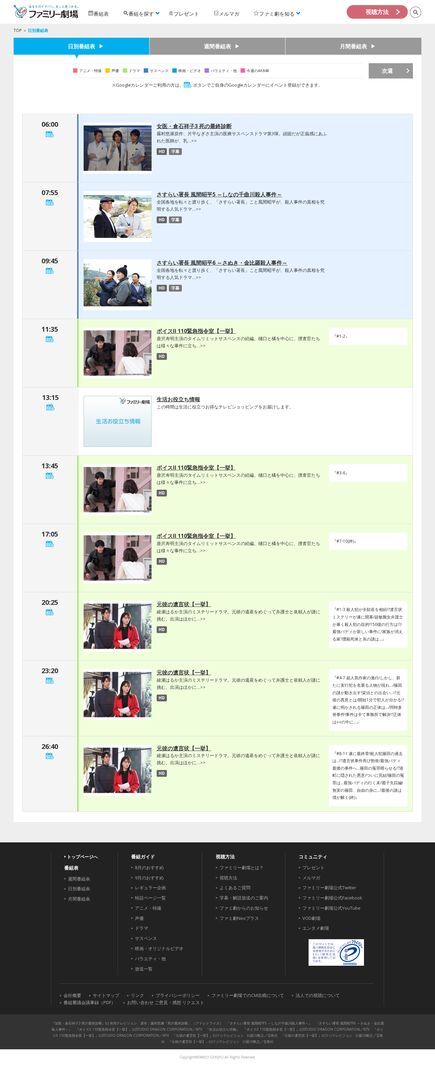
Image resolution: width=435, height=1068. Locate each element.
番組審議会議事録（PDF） (90, 1002)
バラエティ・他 (150, 959)
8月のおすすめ (149, 867)
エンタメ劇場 (315, 928)
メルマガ (311, 878)
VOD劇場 (311, 918)
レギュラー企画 (150, 888)
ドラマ (141, 928)
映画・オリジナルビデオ (159, 948)
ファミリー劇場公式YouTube (331, 908)
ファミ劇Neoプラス (239, 918)
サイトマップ (106, 995)
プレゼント (313, 867)
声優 (139, 918)
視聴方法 (377, 12)
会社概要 (72, 995)
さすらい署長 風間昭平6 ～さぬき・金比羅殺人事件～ (222, 262)
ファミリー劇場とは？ (242, 867)
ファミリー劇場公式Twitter (329, 888)
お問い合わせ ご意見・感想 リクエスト (165, 1002)
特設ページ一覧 (150, 898)
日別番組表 (81, 46)
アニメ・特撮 (148, 908)
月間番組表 (353, 46)
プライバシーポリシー (178, 995)
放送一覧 (144, 969)
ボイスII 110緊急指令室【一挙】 (196, 331)
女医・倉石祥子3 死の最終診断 (194, 126)
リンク (137, 995)
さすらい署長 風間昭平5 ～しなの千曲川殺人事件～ (219, 194)
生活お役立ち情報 (178, 399)
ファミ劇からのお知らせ (244, 908)
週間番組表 (217, 46)
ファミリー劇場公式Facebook (332, 898)
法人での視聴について (318, 995)
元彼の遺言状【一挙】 (184, 604)
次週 (387, 70)
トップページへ (82, 857)
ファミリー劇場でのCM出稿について (247, 995)
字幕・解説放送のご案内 (244, 898)
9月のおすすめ (149, 878)
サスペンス (146, 938)
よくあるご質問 (235, 888)
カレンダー (50, 134)
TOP (18, 30)
